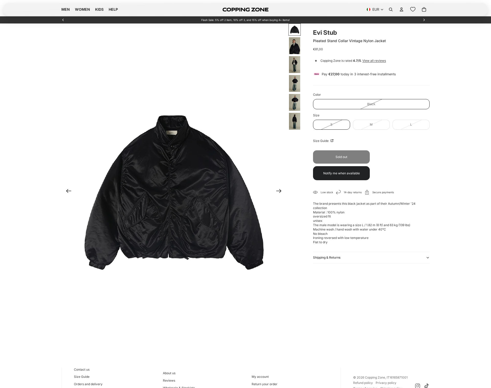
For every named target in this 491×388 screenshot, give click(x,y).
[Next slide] (424, 20)
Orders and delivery (88, 384)
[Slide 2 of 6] (294, 45)
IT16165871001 (397, 377)
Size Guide (321, 141)
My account (260, 377)
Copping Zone (375, 377)
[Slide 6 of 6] (294, 121)
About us (169, 373)
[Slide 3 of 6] (294, 64)
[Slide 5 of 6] (294, 102)
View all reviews (374, 61)
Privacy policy (386, 383)
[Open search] (390, 9)
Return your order (264, 384)
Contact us (82, 369)
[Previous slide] (63, 20)
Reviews (169, 380)
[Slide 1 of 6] (294, 29)
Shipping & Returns (326, 257)
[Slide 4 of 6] (294, 83)
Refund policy (363, 383)
